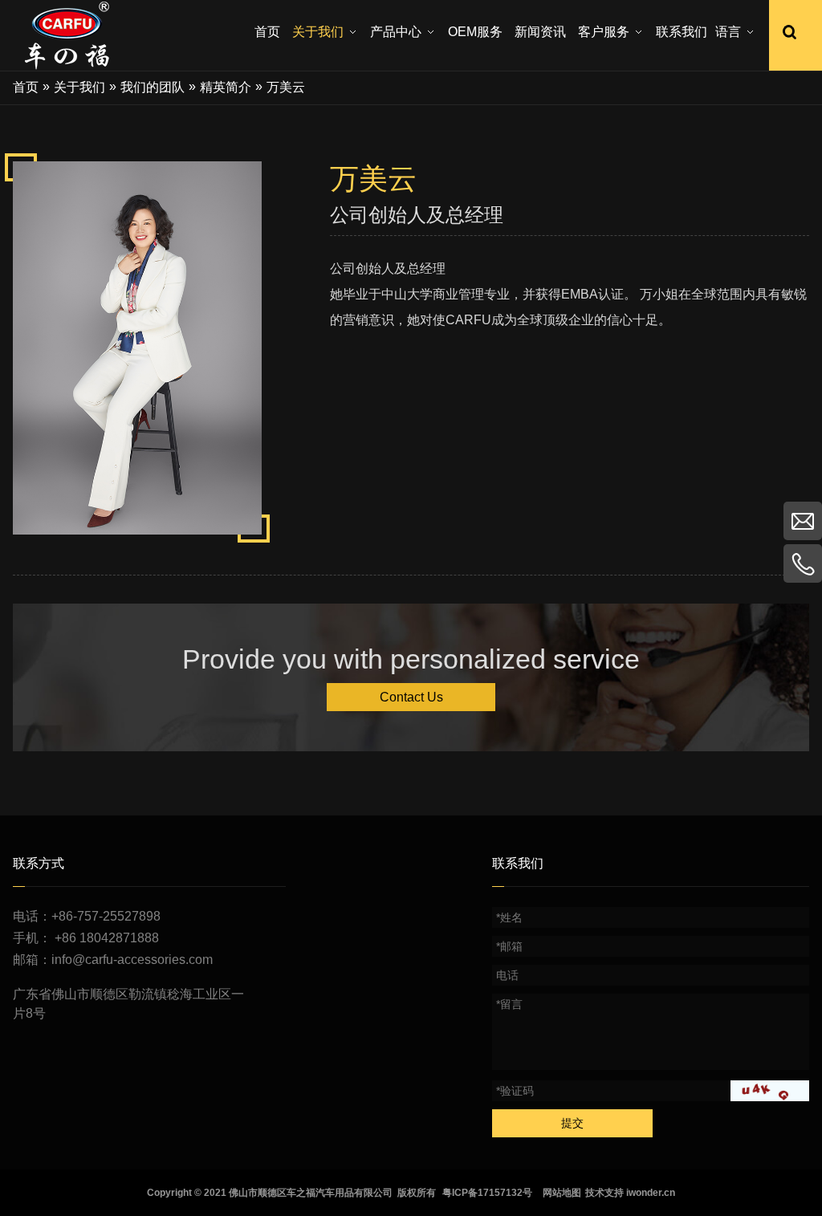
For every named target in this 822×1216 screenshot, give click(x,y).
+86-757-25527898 (106, 916)
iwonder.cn (650, 1192)
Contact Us (411, 697)
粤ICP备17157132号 (487, 1192)
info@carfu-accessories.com (132, 959)
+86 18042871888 (107, 938)
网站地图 (562, 1192)
